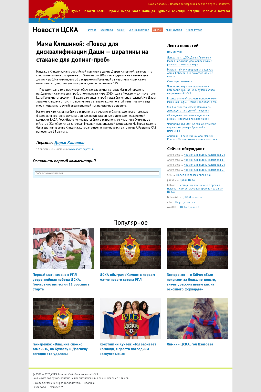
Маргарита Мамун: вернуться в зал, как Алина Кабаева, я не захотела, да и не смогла (190, 73)
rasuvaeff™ (56, 387)
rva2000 (171, 207)
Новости (89, 11)
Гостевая (224, 11)
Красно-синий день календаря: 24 (204, 154)
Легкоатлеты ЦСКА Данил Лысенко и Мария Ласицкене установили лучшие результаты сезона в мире (189, 61)
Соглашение (49, 383)
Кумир (75, 11)
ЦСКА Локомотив (192, 197)
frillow (171, 185)
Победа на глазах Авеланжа (193, 175)
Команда (148, 11)
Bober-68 (172, 197)
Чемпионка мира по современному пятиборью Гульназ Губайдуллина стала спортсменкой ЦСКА (191, 90)
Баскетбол (107, 30)
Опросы (113, 11)
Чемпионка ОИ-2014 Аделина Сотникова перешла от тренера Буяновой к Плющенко (191, 127)
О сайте (37, 383)
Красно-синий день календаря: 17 (204, 160)
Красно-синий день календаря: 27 (204, 170)
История (193, 11)
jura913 (171, 180)
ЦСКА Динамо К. (190, 207)
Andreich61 (173, 154)
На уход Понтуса (185, 202)
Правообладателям (69, 383)
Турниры (163, 11)
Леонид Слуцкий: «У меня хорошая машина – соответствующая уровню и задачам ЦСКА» (195, 188)
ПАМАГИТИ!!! (175, 52)
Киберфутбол (194, 30)
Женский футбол (139, 30)
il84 (169, 202)
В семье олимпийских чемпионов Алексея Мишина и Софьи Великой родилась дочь (192, 100)
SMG (170, 175)
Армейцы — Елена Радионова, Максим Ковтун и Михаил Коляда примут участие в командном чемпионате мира (192, 139)
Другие (157, 30)
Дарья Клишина (69, 142)
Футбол (91, 30)
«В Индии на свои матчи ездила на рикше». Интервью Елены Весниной (188, 117)
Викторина (88, 383)
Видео (125, 11)
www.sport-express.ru (81, 149)
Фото (136, 11)
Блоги (101, 11)
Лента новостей (182, 45)
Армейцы (178, 11)
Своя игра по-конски (179, 81)
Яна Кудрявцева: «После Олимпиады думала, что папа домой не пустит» (189, 108)
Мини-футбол (174, 30)
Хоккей (121, 30)
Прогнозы (209, 11)
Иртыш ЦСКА (187, 180)
